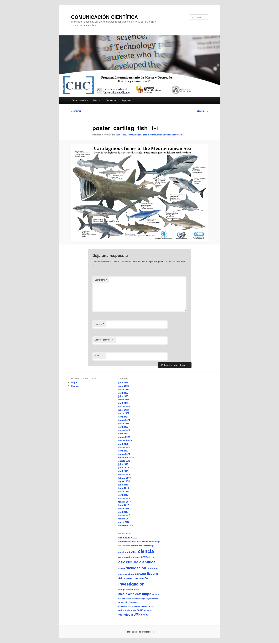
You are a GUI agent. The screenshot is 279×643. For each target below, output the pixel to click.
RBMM (133, 610)
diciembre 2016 (126, 525)
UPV (143, 615)
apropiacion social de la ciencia (133, 541)
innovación (141, 578)
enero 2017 (123, 521)
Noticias (97, 100)
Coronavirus (134, 557)
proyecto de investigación (129, 606)
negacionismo (152, 598)
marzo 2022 (124, 436)
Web (97, 355)
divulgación (136, 568)
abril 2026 (123, 392)
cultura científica (140, 562)
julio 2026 (123, 382)
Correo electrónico (104, 339)
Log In (74, 382)
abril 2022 (123, 433)
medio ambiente (129, 594)
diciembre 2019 (126, 457)
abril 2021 (123, 443)
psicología (124, 610)
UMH (137, 614)
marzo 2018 (124, 498)
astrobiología (154, 541)
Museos (155, 594)
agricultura (124, 537)
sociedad (148, 610)
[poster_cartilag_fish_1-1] (139, 192)
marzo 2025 (124, 406)
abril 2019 (123, 471)
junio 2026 (123, 385)
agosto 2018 (124, 481)
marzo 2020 (124, 454)
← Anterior (76, 110)
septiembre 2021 (126, 440)
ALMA (134, 537)
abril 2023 (123, 426)
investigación (131, 584)
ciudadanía (123, 557)
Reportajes (127, 100)
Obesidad (133, 602)
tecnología (125, 614)
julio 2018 (123, 484)
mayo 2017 (123, 508)
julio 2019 (123, 464)
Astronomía (136, 545)
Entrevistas (111, 100)
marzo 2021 (124, 447)
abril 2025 (123, 402)
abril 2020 (123, 450)
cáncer (121, 568)
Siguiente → (202, 110)
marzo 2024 (124, 420)
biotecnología (148, 545)
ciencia (146, 551)
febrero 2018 (124, 501)
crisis (153, 557)
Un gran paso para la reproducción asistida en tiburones (156, 134)
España (152, 573)
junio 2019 (123, 467)
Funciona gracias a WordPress (139, 631)
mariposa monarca (128, 589)
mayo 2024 (123, 413)
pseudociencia (147, 606)
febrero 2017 (124, 518)
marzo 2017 (124, 515)
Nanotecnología (138, 598)
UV (146, 615)
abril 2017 (123, 511)
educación (152, 568)
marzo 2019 (124, 474)
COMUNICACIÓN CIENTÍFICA (104, 16)
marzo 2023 (124, 430)
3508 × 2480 (121, 134)
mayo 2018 (123, 491)
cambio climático (127, 552)
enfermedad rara (126, 573)
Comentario (101, 279)
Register (75, 385)
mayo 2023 (123, 423)
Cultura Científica (80, 100)
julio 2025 (123, 396)
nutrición (123, 602)
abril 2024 (123, 416)
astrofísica (124, 545)
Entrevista (140, 573)
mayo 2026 (123, 389)
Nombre (99, 323)
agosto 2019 (124, 460)
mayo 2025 (123, 399)
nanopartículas (124, 598)
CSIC (121, 562)
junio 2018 (123, 487)
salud (140, 610)
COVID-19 (145, 557)
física (121, 578)
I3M (127, 578)
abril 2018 (123, 494)
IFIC (131, 578)
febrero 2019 (124, 477)
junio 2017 (123, 505)
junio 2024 (123, 409)
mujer (146, 593)
